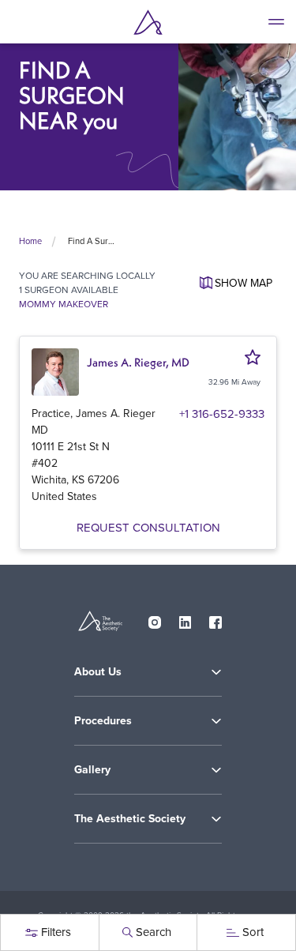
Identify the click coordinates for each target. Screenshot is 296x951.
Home (30, 241)
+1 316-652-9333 (221, 413)
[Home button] (148, 22)
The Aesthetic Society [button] (129, 818)
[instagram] (154, 618)
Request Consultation (148, 527)
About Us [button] (98, 671)
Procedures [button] (103, 720)
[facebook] (215, 618)
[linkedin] (185, 618)
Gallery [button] (92, 769)
